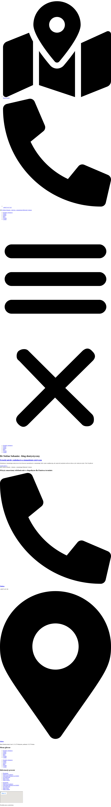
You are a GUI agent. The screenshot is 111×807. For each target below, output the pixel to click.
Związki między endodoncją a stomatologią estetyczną (21, 460)
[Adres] (55, 738)
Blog (4, 216)
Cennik (4, 219)
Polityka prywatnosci (8, 774)
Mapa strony (6, 778)
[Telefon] (55, 583)
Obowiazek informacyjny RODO (11, 776)
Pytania (5, 218)
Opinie (4, 214)
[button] (55, 332)
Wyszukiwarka (6, 777)
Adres (2, 741)
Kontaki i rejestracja (8, 212)
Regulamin (5, 773)
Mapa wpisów (6, 780)
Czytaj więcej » (3, 465)
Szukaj (4, 215)
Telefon (2, 586)
